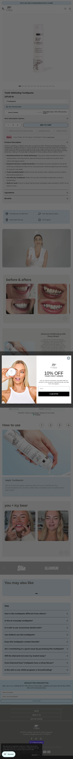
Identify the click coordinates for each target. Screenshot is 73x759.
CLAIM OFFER (54, 394)
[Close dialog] (68, 358)
